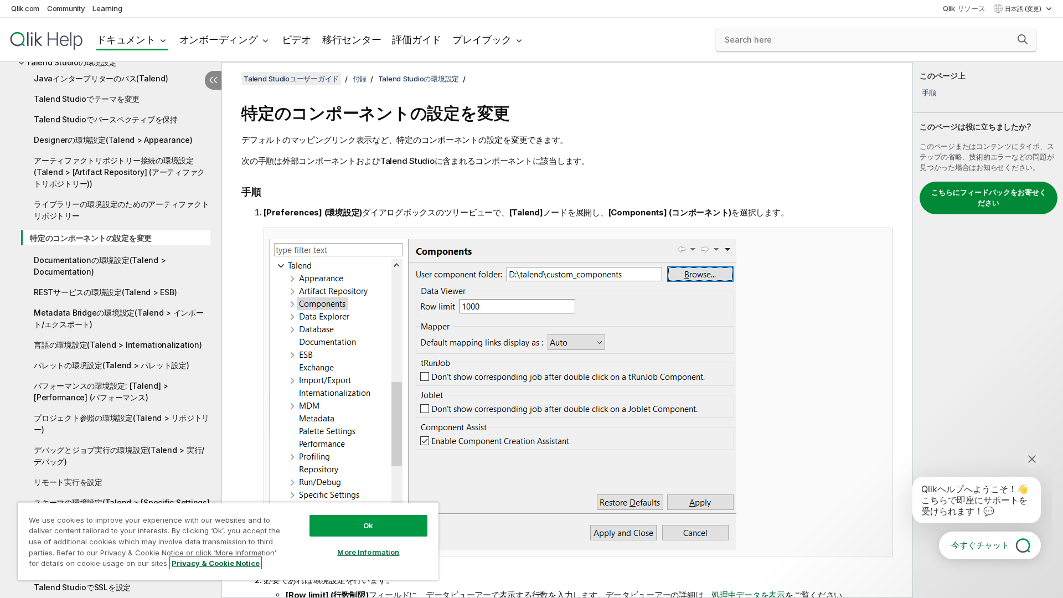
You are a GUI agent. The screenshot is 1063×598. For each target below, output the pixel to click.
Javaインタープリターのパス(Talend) (101, 78)
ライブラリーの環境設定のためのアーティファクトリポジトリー (121, 209)
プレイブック (482, 39)
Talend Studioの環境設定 (71, 62)
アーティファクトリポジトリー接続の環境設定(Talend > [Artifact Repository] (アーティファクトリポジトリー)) (119, 172)
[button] (1022, 39)
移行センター (351, 39)
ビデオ (296, 39)
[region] (228, 541)
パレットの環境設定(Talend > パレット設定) (111, 365)
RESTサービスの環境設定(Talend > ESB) (105, 292)
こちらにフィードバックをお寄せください (988, 198)
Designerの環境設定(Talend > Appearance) (113, 140)
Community (66, 8)
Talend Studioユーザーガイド (291, 78)
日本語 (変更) (1024, 9)
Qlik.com (25, 8)
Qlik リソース (964, 8)
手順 (929, 92)
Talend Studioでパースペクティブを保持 (106, 119)
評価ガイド (416, 39)
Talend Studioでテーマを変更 (87, 99)
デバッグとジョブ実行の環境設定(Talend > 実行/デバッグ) (119, 455)
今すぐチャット (980, 545)
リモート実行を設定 (68, 482)
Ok (368, 525)
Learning (107, 8)
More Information (368, 552)
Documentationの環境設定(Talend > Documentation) (100, 265)
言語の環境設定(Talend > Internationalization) (118, 344)
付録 (360, 78)
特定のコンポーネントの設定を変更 (91, 238)
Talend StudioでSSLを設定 (82, 587)
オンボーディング (218, 39)
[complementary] (988, 330)
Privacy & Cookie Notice (216, 563)
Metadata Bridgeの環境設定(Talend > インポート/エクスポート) (119, 318)
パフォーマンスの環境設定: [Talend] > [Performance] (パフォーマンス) (101, 391)
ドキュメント (126, 39)
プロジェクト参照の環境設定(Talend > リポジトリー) (121, 423)
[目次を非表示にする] (213, 80)
